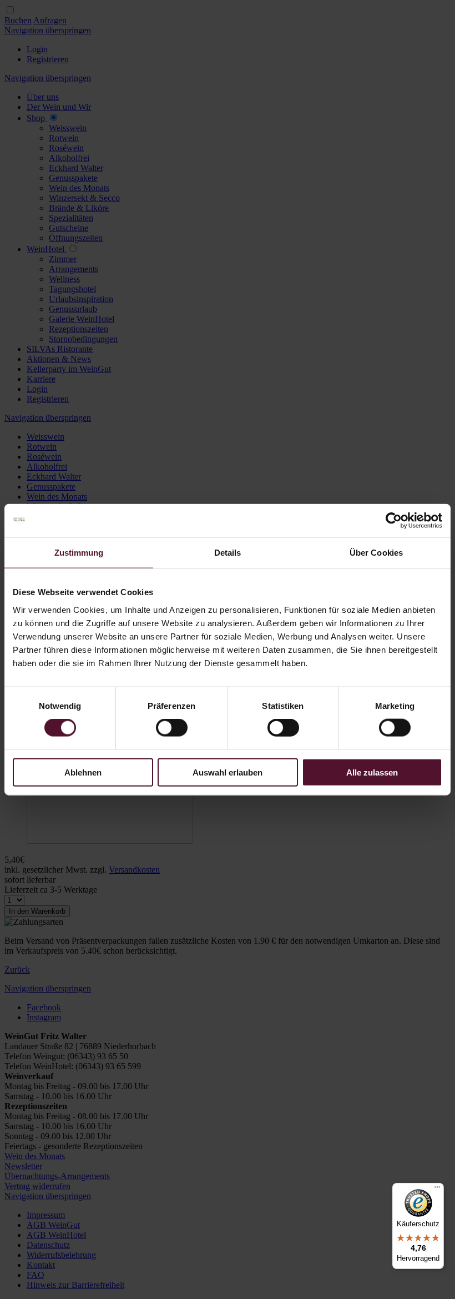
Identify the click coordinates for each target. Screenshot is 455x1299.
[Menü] (437, 1189)
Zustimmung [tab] (79, 552)
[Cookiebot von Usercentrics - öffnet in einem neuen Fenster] (393, 520)
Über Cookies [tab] (376, 552)
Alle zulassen (372, 772)
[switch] (172, 728)
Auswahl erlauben (227, 772)
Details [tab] (227, 552)
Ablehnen (83, 772)
